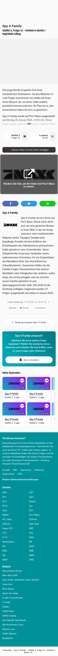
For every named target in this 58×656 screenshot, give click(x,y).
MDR (31, 546)
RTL (4, 497)
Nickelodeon (8, 542)
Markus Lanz (8, 629)
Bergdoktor (7, 638)
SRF (31, 528)
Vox (31, 506)
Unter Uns (7, 584)
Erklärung (39, 470)
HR (3, 546)
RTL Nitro (7, 519)
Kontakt (6, 470)
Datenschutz (8, 474)
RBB (31, 550)
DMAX (5, 515)
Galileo (5, 606)
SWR (31, 555)
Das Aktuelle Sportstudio (14, 620)
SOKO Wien (8, 611)
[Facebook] (10, 203)
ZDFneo (6, 524)
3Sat (4, 510)
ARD (4, 492)
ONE (31, 559)
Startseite (7, 650)
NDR (4, 550)
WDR (4, 559)
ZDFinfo (33, 519)
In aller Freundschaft (12, 597)
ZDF (31, 492)
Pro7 (4, 501)
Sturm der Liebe (10, 593)
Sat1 (31, 497)
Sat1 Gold (34, 524)
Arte (31, 533)
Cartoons (41, 308)
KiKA (31, 537)
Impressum (25, 470)
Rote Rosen (8, 589)
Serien (25, 308)
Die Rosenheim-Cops (12, 624)
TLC (4, 533)
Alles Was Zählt (9, 575)
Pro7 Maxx (34, 515)
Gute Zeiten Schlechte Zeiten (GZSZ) (20, 580)
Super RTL (7, 528)
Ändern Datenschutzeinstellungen (20, 479)
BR (30, 542)
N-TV (4, 537)
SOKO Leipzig (9, 615)
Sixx (31, 510)
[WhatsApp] (47, 203)
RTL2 (5, 506)
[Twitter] (29, 203)
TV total (6, 602)
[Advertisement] (29, 61)
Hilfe (15, 470)
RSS (20, 474)
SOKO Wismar (9, 633)
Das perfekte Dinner (12, 571)
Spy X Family (10, 212)
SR (3, 555)
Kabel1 (32, 501)
